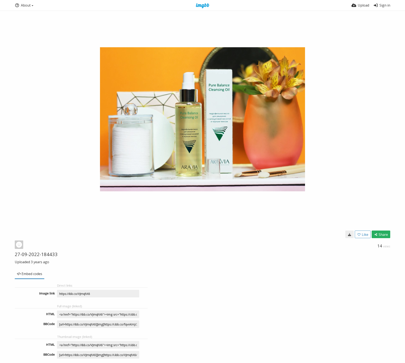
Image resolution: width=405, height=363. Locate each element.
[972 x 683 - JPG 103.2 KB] (349, 234)
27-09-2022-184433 (36, 254)
